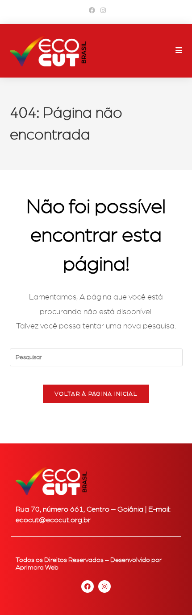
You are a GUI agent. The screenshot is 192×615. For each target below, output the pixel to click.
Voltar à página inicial (96, 394)
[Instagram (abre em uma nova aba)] (102, 11)
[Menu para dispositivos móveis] (179, 50)
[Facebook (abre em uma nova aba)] (92, 11)
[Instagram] (104, 586)
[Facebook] (87, 586)
